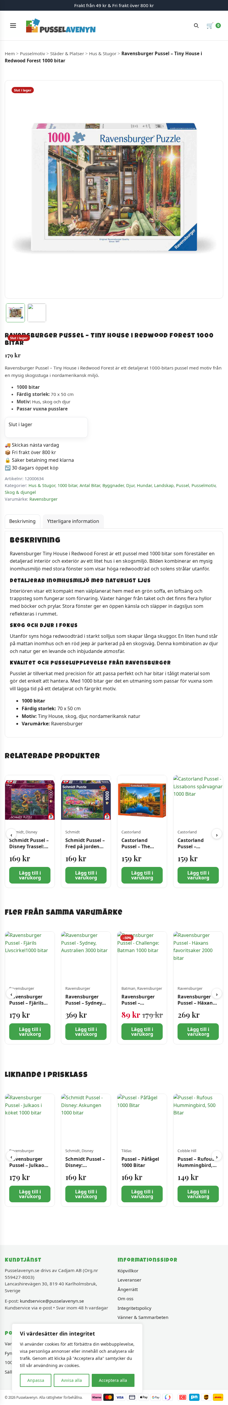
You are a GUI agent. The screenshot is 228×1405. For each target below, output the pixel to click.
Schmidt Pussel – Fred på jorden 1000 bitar (85, 846)
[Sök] (196, 25)
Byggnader (113, 485)
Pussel (182, 485)
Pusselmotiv (32, 53)
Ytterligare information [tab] (73, 521)
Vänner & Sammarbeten (143, 1317)
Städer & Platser (67, 53)
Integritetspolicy (134, 1308)
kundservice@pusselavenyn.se (52, 1301)
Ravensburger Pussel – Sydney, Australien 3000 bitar (84, 1005)
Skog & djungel (20, 492)
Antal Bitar (90, 485)
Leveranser (129, 1280)
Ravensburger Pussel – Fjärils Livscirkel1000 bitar (26, 1005)
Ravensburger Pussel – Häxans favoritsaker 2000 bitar (198, 1005)
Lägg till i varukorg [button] (30, 875)
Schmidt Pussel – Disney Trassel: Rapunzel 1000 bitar (29, 849)
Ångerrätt (128, 1289)
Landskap (164, 485)
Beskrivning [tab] (22, 521)
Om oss (125, 1298)
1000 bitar (67, 485)
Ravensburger (43, 499)
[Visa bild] (15, 312)
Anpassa (35, 1380)
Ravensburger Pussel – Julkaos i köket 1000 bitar (29, 1165)
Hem (10, 53)
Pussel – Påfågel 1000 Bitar (140, 1162)
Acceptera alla (113, 1380)
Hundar (144, 485)
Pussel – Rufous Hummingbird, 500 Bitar (196, 1165)
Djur (130, 485)
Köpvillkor (128, 1271)
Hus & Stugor (102, 53)
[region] (77, 1358)
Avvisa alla (71, 1380)
